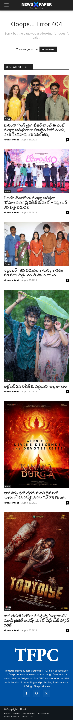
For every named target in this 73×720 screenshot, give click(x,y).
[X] (46, 693)
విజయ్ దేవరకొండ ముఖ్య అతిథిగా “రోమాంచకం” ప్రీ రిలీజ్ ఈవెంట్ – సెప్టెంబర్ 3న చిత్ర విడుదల (35, 203)
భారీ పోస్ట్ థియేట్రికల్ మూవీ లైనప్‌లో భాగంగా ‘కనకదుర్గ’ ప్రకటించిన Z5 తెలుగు (35, 495)
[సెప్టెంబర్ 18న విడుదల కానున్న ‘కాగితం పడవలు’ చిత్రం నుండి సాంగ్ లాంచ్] (36, 244)
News (7, 119)
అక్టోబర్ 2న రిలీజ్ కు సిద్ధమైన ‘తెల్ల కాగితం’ (36, 386)
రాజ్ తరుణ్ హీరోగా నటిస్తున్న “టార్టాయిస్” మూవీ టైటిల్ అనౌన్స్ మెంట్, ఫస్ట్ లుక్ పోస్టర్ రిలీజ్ (36, 620)
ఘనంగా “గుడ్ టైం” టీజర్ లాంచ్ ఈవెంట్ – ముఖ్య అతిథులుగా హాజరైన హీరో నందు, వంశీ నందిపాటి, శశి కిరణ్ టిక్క (36, 130)
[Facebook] (26, 693)
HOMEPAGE (48, 49)
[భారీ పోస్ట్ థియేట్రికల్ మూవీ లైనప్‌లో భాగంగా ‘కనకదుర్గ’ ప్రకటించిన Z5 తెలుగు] (36, 444)
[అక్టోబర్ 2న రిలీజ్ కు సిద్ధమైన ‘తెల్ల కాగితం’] (36, 336)
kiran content (11, 139)
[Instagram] (36, 693)
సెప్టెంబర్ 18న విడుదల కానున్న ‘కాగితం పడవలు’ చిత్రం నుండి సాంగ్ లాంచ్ (33, 272)
